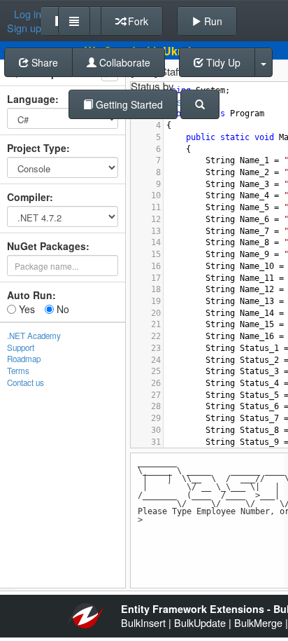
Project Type (36, 148)
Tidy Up (221, 62)
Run (211, 21)
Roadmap (24, 358)
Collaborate (123, 62)
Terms (18, 370)
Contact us (25, 382)
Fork (136, 21)
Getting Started (128, 104)
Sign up (24, 28)
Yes (25, 309)
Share (43, 62)
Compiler (28, 197)
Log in (27, 14)
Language (31, 99)
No (61, 309)
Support (20, 347)
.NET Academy (34, 335)
